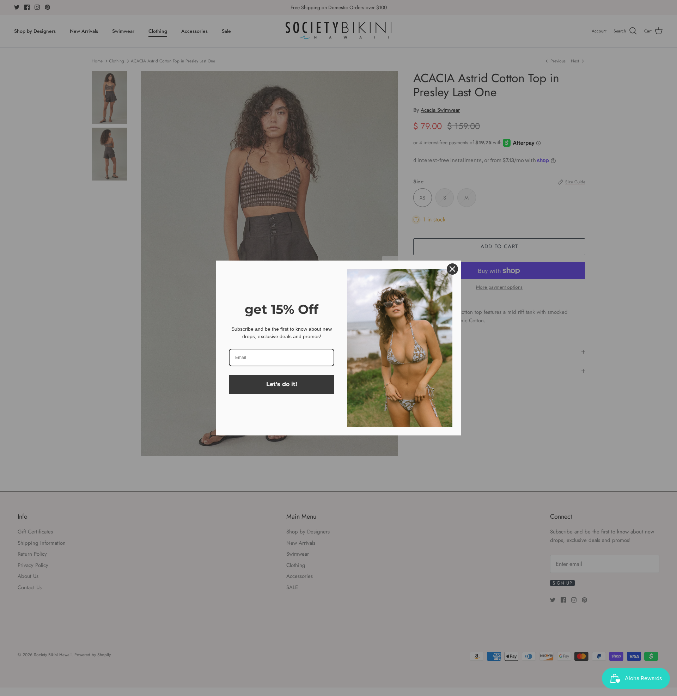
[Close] (452, 269)
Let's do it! (281, 384)
